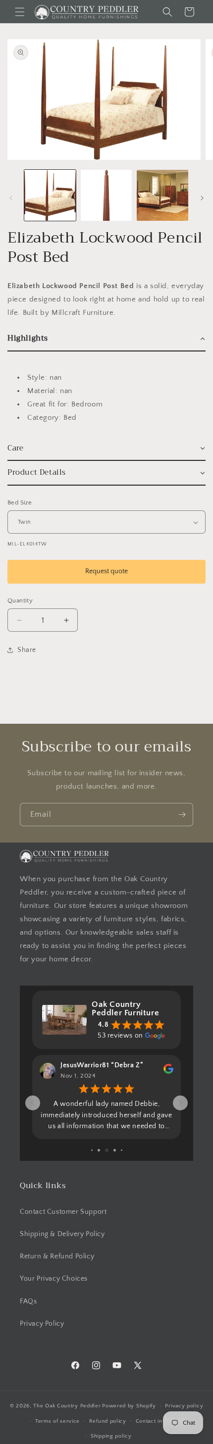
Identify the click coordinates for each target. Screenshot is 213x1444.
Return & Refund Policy (57, 1256)
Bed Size (19, 502)
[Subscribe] (182, 814)
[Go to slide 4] (99, 1150)
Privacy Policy (42, 1324)
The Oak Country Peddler (67, 1406)
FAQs (28, 1301)
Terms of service (57, 1421)
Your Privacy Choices (54, 1279)
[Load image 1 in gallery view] (50, 195)
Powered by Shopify (129, 1406)
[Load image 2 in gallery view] (106, 195)
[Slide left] (11, 198)
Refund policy (107, 1421)
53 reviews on (120, 1035)
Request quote (106, 571)
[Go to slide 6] (114, 1150)
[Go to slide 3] (92, 1150)
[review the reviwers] (168, 1072)
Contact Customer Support (63, 1212)
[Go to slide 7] (121, 1150)
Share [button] (26, 650)
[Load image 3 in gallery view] (162, 195)
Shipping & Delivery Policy (62, 1234)
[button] (20, 12)
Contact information (161, 1421)
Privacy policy (184, 1406)
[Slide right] (202, 198)
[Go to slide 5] (106, 1150)
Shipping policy (111, 1436)
